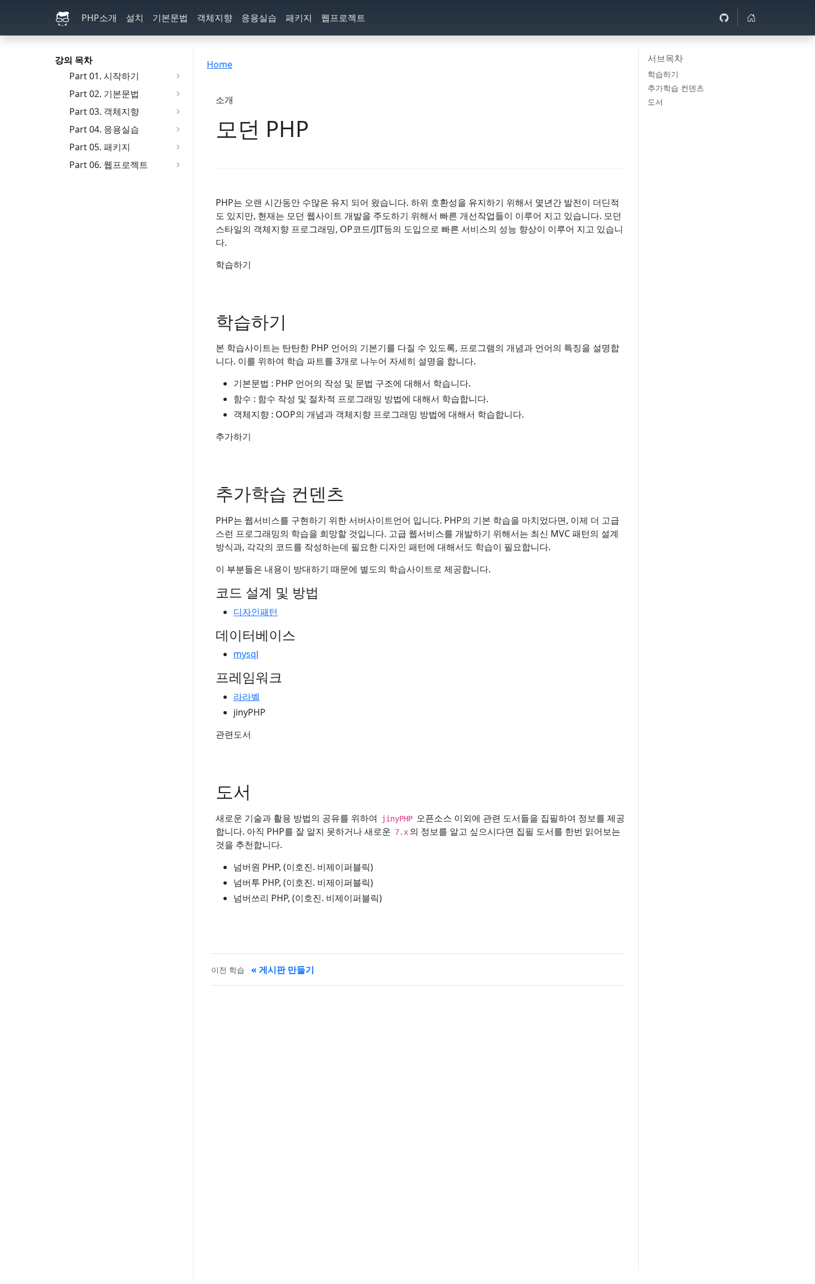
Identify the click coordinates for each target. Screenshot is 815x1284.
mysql (245, 654)
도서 (655, 102)
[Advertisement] (418, 1076)
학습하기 (663, 74)
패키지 (299, 18)
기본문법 (170, 18)
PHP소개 (99, 18)
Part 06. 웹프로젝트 (108, 165)
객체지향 (214, 18)
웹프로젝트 (343, 18)
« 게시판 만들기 (282, 969)
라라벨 (246, 697)
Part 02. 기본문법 (104, 94)
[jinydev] (64, 17)
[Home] (751, 18)
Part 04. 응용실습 (104, 129)
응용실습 (259, 18)
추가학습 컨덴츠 (676, 88)
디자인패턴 (255, 612)
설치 (135, 18)
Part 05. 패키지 (99, 147)
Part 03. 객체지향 (104, 111)
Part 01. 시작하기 (104, 76)
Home (219, 64)
